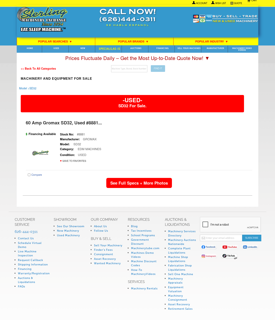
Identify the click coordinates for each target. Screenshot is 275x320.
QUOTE (238, 3)
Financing (162, 48)
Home (30, 48)
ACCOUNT (201, 3)
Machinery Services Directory (182, 233)
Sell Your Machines (189, 48)
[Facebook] (210, 247)
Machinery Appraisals (175, 280)
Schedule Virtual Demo (30, 245)
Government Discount (140, 242)
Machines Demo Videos (142, 255)
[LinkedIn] (251, 247)
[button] (73, 161)
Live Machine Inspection (27, 253)
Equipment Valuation (176, 289)
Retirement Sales (180, 309)
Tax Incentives (141, 230)
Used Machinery (68, 235)
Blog (134, 226)
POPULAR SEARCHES (55, 41)
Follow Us (101, 230)
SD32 (32, 88)
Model (23, 88)
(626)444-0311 (127, 20)
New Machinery (68, 230)
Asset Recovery (105, 259)
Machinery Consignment (177, 297)
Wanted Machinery (107, 263)
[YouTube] (231, 247)
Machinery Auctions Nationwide (182, 242)
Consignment (103, 254)
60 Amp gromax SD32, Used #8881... (64, 122)
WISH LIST (220, 3)
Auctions (136, 48)
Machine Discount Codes (144, 263)
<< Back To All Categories (38, 68)
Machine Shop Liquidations (178, 259)
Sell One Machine (180, 274)
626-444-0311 (26, 231)
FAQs (21, 286)
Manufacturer (215, 48)
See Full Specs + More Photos (139, 183)
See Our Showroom (70, 226)
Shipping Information (33, 264)
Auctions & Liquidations (26, 280)
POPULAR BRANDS (133, 41)
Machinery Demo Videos (242, 49)
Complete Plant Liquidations (179, 250)
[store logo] (42, 19)
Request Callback (30, 260)
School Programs (143, 235)
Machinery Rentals (144, 288)
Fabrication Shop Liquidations (180, 267)
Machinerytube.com (145, 248)
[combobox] (129, 68)
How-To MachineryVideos (143, 272)
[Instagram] (210, 256)
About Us (100, 226)
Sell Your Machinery (108, 245)
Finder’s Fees (103, 250)
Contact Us (26, 238)
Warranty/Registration (34, 273)
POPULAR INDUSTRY (211, 41)
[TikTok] (231, 256)
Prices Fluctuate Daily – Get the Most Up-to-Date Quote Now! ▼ (137, 57)
